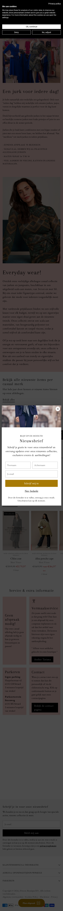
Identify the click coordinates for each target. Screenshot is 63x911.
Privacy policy (54, 3)
